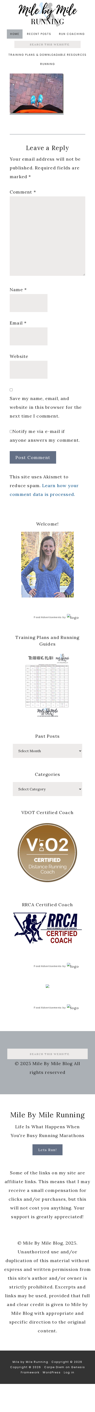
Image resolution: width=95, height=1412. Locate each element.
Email (18, 323)
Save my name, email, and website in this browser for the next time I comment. (46, 407)
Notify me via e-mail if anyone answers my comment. (45, 436)
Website (19, 356)
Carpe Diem (54, 1367)
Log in (69, 1372)
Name (18, 289)
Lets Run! (47, 1150)
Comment (23, 192)
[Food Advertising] (47, 986)
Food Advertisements (48, 617)
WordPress (52, 1372)
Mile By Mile (47, 14)
